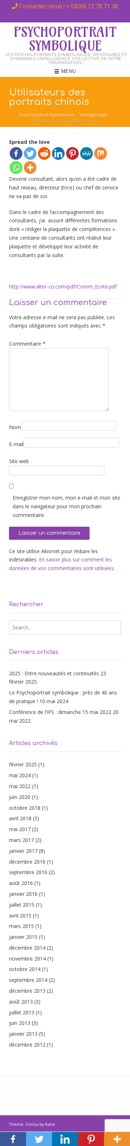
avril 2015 (20, 915)
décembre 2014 (27, 947)
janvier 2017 (23, 850)
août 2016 (21, 883)
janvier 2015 (23, 936)
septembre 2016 (28, 872)
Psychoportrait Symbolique (65, 39)
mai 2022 (20, 786)
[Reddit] (44, 153)
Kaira (50, 1124)
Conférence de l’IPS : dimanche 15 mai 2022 (60, 712)
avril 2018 (20, 818)
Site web (19, 461)
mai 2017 (20, 829)
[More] (30, 167)
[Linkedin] (58, 153)
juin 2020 (19, 797)
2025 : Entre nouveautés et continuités (54, 673)
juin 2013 (19, 1022)
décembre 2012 (27, 1044)
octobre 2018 (24, 807)
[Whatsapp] (16, 167)
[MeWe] (86, 153)
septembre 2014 (28, 979)
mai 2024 (20, 775)
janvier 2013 (23, 1033)
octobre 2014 (24, 969)
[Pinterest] (72, 153)
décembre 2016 (27, 861)
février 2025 (23, 764)
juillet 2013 (21, 1012)
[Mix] (100, 153)
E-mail (16, 444)
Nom (15, 427)
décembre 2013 (27, 990)
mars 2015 (21, 926)
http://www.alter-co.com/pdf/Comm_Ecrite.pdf (63, 286)
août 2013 (21, 1001)
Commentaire (27, 343)
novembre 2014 (27, 958)
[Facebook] (16, 153)
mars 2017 (21, 840)
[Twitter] (30, 153)
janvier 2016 (23, 893)
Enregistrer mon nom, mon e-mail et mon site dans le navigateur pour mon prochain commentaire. (66, 506)
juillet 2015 (21, 904)
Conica (31, 1124)
